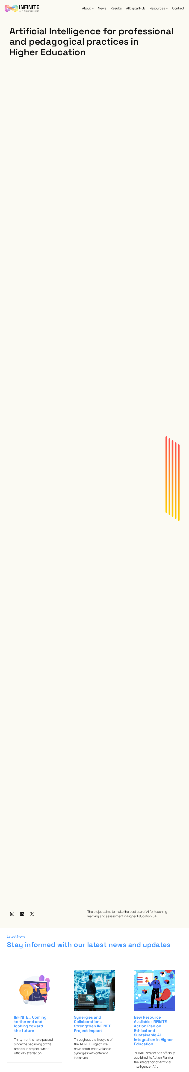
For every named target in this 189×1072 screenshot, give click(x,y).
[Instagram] (12, 914)
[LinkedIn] (22, 914)
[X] (32, 914)
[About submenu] (93, 8)
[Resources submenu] (167, 8)
